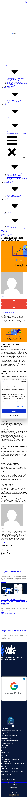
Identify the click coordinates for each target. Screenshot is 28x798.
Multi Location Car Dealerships (14, 100)
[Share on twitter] (14, 304)
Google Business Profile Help (14, 80)
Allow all (14, 411)
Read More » (3, 582)
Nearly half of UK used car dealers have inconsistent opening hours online (12, 572)
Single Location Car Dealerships (14, 102)
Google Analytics (5, 231)
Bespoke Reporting (11, 86)
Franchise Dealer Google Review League (16, 133)
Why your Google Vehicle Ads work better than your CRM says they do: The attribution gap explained (14, 601)
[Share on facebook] (14, 300)
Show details (19, 406)
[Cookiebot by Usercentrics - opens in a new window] (20, 382)
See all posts (3, 542)
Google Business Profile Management (15, 78)
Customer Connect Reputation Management (17, 83)
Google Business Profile (6, 234)
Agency (8, 103)
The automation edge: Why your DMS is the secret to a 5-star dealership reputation (13, 630)
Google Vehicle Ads (11, 79)
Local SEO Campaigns (12, 85)
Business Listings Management (14, 82)
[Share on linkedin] (14, 307)
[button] (14, 146)
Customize (13, 415)
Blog (8, 131)
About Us (9, 117)
